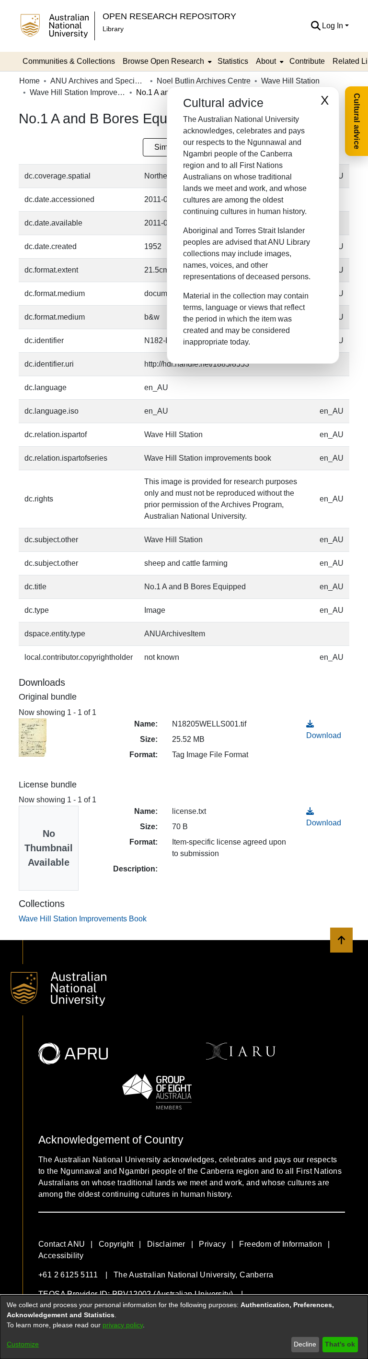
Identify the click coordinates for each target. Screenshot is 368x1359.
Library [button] (113, 29)
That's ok (340, 1344)
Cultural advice (357, 121)
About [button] (266, 61)
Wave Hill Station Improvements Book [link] (78, 92)
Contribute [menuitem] (307, 61)
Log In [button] (333, 26)
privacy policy (123, 1325)
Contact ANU (61, 1244)
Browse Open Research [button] (163, 61)
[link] (83, 919)
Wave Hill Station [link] (290, 81)
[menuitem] (166, 61)
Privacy (212, 1244)
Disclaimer (166, 1244)
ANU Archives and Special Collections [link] (98, 81)
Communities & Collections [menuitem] (69, 61)
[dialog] (184, 1327)
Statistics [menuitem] (233, 61)
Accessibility (60, 1256)
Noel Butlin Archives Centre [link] (204, 81)
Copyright (116, 1244)
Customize (23, 1344)
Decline (305, 1344)
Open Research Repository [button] (169, 16)
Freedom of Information (280, 1244)
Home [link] (29, 81)
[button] (316, 26)
